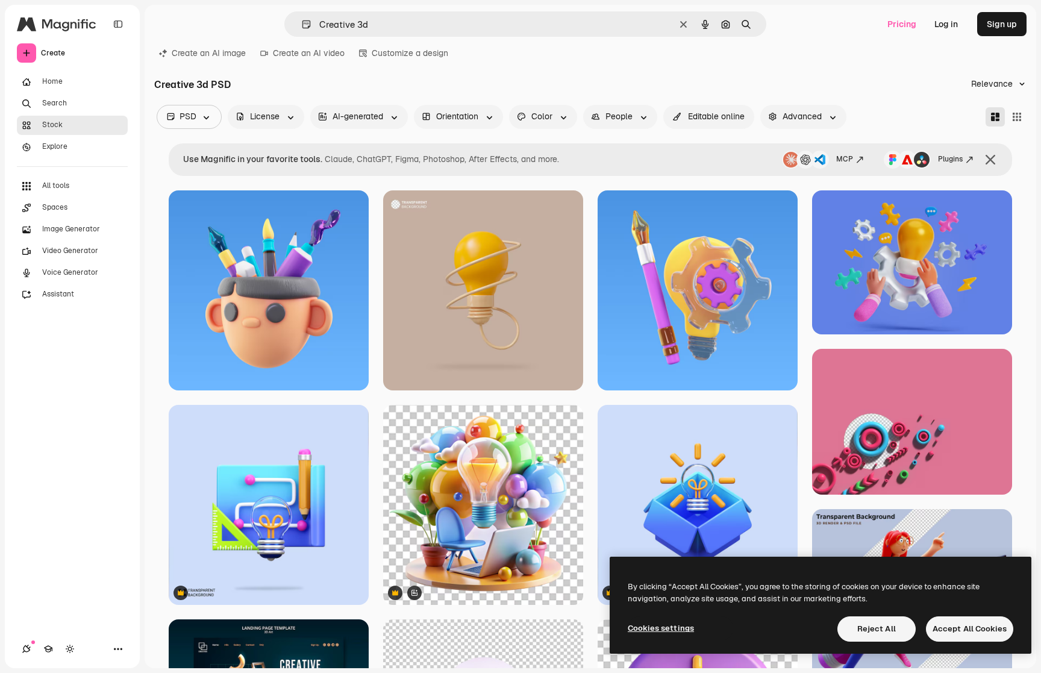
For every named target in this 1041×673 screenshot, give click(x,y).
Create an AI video (309, 53)
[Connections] (26, 649)
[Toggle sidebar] (118, 24)
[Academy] (48, 649)
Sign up (1002, 24)
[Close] (990, 159)
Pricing (901, 24)
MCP (844, 159)
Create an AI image (209, 53)
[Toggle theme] (70, 649)
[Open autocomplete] (301, 24)
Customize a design (410, 53)
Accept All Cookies (970, 629)
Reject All (876, 629)
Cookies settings (661, 628)
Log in (946, 24)
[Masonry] (995, 117)
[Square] (1017, 117)
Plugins (950, 159)
